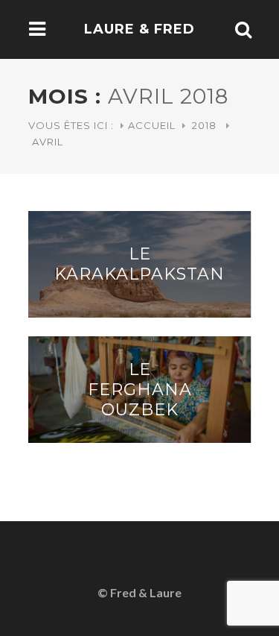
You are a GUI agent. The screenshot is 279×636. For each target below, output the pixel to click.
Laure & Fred (139, 29)
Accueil (152, 125)
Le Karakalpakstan (139, 264)
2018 (204, 125)
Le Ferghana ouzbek (140, 389)
